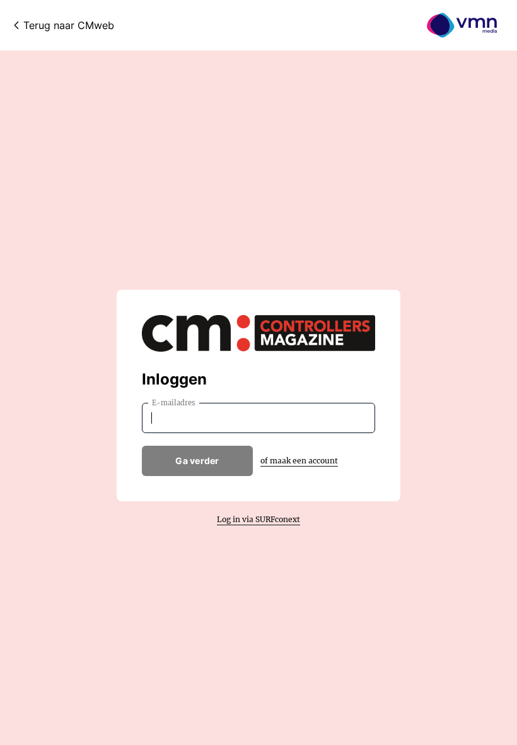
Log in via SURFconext (258, 519)
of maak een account (299, 460)
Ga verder (197, 460)
